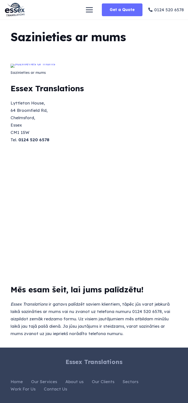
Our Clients (103, 381)
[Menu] (89, 10)
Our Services (44, 381)
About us (74, 381)
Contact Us (55, 388)
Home (17, 381)
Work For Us (23, 388)
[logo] (15, 10)
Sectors (130, 381)
